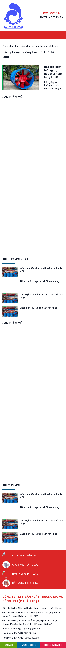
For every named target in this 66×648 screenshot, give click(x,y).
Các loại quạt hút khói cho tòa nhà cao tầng (41, 296)
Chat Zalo (8, 645)
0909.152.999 (32, 637)
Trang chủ (7, 46)
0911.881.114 (30, 633)
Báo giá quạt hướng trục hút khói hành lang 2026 (53, 72)
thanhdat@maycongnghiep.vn (25, 628)
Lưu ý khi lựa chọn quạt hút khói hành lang (41, 269)
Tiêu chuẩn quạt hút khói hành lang (39, 281)
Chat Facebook (29, 645)
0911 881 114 (52, 13)
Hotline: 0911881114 (53, 645)
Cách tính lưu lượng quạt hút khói (38, 307)
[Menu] (4, 35)
